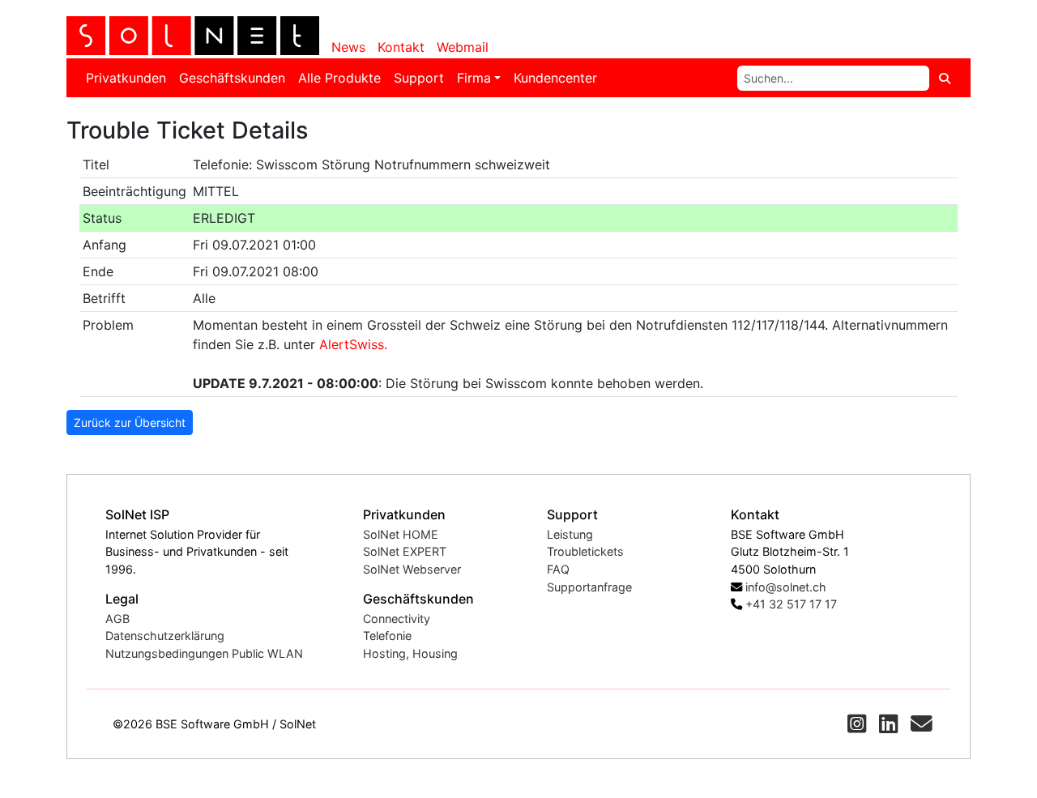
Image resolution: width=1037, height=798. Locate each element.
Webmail (463, 47)
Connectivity (396, 618)
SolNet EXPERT (404, 551)
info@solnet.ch (785, 587)
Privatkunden (126, 78)
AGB (117, 618)
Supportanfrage (589, 587)
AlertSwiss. (353, 344)
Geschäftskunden (232, 78)
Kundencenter (555, 78)
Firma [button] (474, 78)
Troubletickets (585, 551)
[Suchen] (945, 78)
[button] (856, 723)
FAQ (558, 569)
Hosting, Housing (410, 653)
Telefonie (387, 635)
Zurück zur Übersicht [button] (130, 422)
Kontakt (401, 47)
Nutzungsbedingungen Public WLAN (204, 653)
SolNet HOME (400, 534)
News (348, 47)
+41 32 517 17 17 (791, 604)
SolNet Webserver (412, 569)
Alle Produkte (339, 78)
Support (419, 78)
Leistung (570, 534)
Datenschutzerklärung (164, 635)
